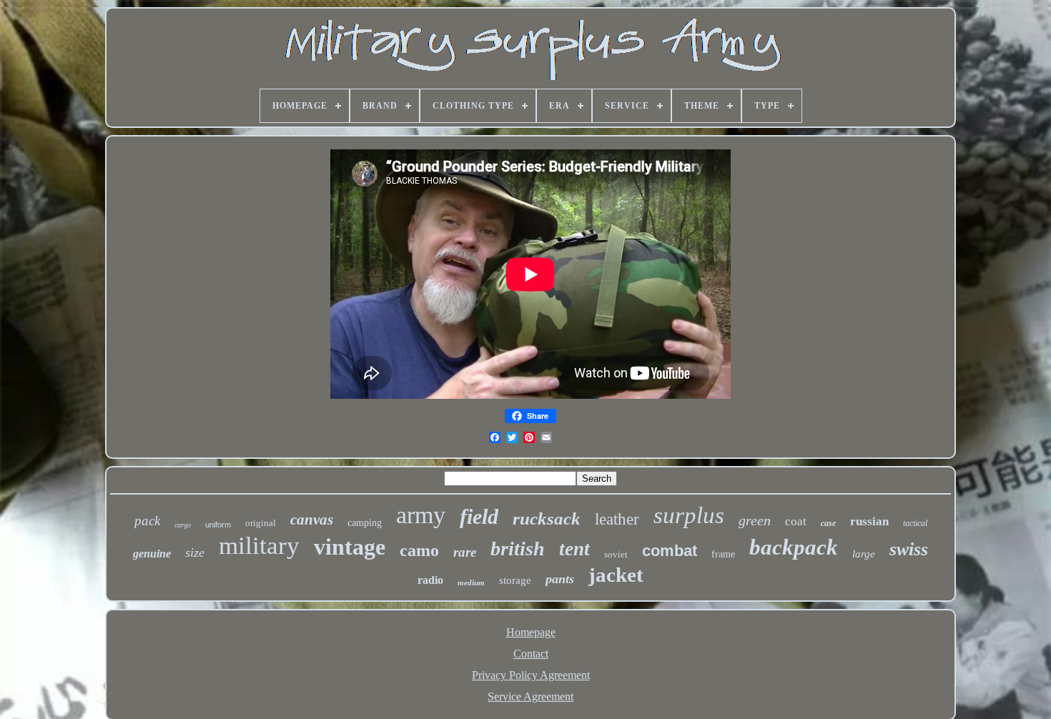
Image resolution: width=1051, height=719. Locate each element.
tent (574, 549)
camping (364, 522)
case (828, 523)
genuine (152, 553)
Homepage (531, 632)
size (194, 552)
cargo (182, 525)
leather (617, 519)
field (479, 516)
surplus (688, 515)
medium (471, 582)
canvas (311, 519)
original (260, 522)
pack (147, 520)
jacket (615, 574)
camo (419, 550)
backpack (793, 547)
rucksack (547, 518)
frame (723, 554)
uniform (218, 524)
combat (669, 551)
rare (464, 552)
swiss (908, 549)
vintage (349, 547)
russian (869, 521)
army (420, 515)
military (259, 546)
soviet (616, 554)
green (755, 520)
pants (560, 579)
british (517, 548)
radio (430, 580)
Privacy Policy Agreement (531, 675)
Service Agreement (530, 696)
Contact (530, 654)
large (863, 554)
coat (795, 521)
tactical (915, 523)
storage (515, 580)
